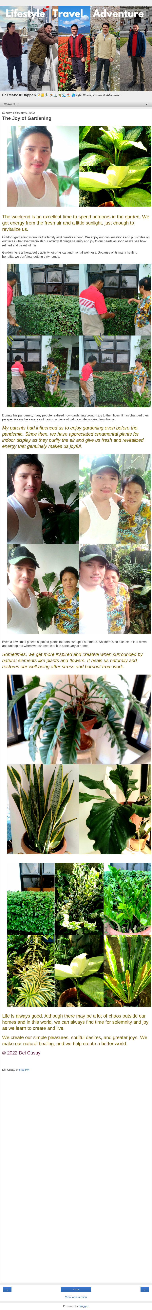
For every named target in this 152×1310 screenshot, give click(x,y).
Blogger (83, 1306)
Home (76, 1289)
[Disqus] (76, 1127)
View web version (76, 1297)
